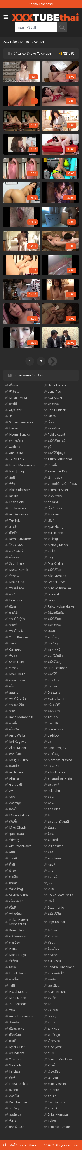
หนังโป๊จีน (54, 913)
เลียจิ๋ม (13, 821)
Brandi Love (56, 582)
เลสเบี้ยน (54, 985)
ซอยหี (51, 864)
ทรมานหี (53, 784)
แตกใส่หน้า (55, 655)
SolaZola (15, 1065)
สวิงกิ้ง (52, 1065)
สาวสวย (53, 502)
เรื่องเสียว (54, 1071)
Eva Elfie (53, 723)
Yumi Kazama (19, 637)
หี (49, 815)
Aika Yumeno (57, 576)
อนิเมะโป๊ (54, 705)
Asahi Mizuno (57, 991)
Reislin (13, 496)
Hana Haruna (57, 385)
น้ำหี (51, 803)
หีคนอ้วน (53, 948)
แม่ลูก (51, 557)
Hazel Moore (18, 991)
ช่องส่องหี (15, 784)
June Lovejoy (57, 748)
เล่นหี (51, 631)
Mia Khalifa (55, 563)
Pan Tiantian (18, 1102)
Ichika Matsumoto (22, 465)
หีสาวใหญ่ (16, 889)
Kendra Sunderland (61, 967)
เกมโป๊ (13, 612)
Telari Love (17, 459)
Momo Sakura (19, 815)
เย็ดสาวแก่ (16, 606)
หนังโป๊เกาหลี (57, 440)
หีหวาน (14, 576)
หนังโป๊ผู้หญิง (56, 453)
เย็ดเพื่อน (15, 1034)
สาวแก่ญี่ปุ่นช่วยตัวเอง (62, 483)
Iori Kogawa (17, 741)
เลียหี (51, 520)
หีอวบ (13, 1120)
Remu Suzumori (20, 539)
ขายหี (13, 858)
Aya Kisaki (55, 397)
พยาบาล (53, 404)
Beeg (51, 600)
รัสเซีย (52, 1096)
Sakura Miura (18, 895)
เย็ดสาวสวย (55, 846)
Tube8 (52, 1120)
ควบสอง (53, 717)
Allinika (14, 778)
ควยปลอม (54, 858)
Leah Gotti (16, 502)
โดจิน (13, 643)
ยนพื (51, 1053)
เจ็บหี (12, 907)
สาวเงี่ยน (54, 465)
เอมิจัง (13, 883)
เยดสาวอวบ (17, 680)
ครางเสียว (16, 440)
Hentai (13, 948)
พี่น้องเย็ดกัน (56, 612)
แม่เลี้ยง (14, 979)
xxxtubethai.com (30, 1145)
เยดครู (52, 1016)
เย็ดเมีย (14, 729)
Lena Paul (55, 391)
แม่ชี (12, 594)
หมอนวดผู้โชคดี (58, 821)
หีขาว (13, 655)
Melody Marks (58, 545)
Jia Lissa (15, 1071)
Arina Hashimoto (21, 1016)
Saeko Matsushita (60, 895)
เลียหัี (51, 901)
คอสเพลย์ (54, 649)
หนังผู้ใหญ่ (54, 662)
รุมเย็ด (52, 998)
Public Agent (56, 434)
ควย (50, 870)
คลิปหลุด (15, 803)
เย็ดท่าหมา (55, 496)
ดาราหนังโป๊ (56, 973)
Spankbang (55, 526)
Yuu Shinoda (18, 1004)
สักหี (12, 477)
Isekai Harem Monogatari (18, 921)
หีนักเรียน (54, 711)
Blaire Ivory (56, 729)
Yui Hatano (55, 533)
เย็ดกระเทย (16, 1028)
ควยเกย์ (53, 840)
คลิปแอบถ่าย (17, 936)
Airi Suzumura (19, 514)
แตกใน (14, 809)
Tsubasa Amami (59, 1127)
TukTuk (14, 520)
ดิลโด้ (51, 551)
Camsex (15, 649)
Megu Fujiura (18, 760)
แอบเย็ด (14, 766)
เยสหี (12, 1041)
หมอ (12, 1010)
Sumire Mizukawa (60, 1059)
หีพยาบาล (54, 625)
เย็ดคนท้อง (55, 477)
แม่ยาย (52, 686)
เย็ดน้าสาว (55, 508)
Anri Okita (16, 453)
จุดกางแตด (16, 834)
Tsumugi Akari (58, 490)
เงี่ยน (51, 889)
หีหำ (12, 483)
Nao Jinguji (16, 471)
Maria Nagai (17, 955)
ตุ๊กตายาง (54, 809)
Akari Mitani (17, 748)
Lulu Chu (54, 791)
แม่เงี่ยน (14, 723)
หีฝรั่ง (51, 834)
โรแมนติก (16, 545)
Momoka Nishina (60, 760)
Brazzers (54, 692)
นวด (12, 711)
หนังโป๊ (52, 674)
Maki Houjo (17, 674)
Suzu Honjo (56, 907)
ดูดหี (51, 797)
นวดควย (53, 1028)
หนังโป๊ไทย (55, 569)
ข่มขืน (52, 979)
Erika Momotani (59, 1114)
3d (11, 416)
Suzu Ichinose (57, 668)
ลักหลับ (14, 1022)
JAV (50, 883)
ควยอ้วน (14, 942)
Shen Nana (17, 662)
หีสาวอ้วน (54, 930)
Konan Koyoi (18, 930)
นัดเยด (52, 827)
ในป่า (51, 1022)
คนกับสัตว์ (16, 551)
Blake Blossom (20, 490)
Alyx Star (15, 410)
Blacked (53, 594)
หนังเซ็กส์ (15, 913)
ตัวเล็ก (13, 877)
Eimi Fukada (17, 973)
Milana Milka (18, 397)
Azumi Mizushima (60, 459)
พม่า (12, 797)
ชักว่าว (13, 668)
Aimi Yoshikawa (20, 846)
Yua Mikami (56, 698)
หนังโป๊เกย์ (55, 619)
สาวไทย (53, 936)
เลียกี (12, 967)
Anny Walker (18, 735)
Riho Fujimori (57, 772)
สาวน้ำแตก (16, 1127)
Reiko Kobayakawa (61, 606)
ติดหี (12, 1077)
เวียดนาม (54, 1041)
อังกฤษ (13, 1090)
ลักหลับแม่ (54, 680)
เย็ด (11, 686)
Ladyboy (54, 735)
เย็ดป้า (13, 533)
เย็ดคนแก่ (54, 422)
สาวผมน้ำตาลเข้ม (60, 778)
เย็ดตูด (13, 385)
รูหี (49, 447)
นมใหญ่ (14, 1108)
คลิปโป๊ (14, 1096)
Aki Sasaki (55, 961)
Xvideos (14, 447)
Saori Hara (16, 563)
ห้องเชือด (54, 428)
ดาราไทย (15, 754)
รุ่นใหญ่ (53, 539)
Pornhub (54, 1090)
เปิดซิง (52, 416)
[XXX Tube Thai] (45, 17)
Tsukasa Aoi (17, 508)
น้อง (50, 852)
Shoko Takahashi (21, 422)
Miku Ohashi (18, 827)
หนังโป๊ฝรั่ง (16, 631)
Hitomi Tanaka (19, 434)
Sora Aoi (54, 514)
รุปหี (12, 985)
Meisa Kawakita (20, 569)
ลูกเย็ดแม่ (15, 1114)
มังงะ (12, 870)
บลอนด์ (53, 877)
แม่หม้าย (53, 766)
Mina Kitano (17, 998)
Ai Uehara (16, 772)
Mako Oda (16, 582)
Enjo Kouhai (56, 922)
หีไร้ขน (14, 391)
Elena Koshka (18, 1084)
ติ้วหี (12, 864)
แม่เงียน (53, 1010)
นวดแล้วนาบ (56, 1108)
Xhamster (16, 1059)
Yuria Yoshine (57, 1084)
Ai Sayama (55, 1047)
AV (11, 791)
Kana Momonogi (21, 717)
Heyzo (13, 428)
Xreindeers (16, 1053)
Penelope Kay (57, 471)
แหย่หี (13, 404)
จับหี (12, 852)
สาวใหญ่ (53, 754)
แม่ (50, 741)
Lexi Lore (15, 600)
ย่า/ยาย (53, 955)
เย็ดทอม (14, 557)
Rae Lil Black (57, 410)
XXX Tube (10, 41)
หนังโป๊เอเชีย (17, 698)
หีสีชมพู (14, 840)
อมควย (13, 692)
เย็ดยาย (53, 1077)
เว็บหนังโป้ (16, 901)
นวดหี (13, 625)
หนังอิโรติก (16, 588)
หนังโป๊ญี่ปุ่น (17, 619)
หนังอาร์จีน (16, 705)
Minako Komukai (60, 588)
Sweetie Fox (56, 1102)
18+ (50, 1004)
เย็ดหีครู (53, 643)
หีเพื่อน (13, 961)
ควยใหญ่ (53, 637)
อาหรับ (13, 526)
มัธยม (51, 942)
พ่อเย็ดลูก (54, 1034)
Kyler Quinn (17, 1047)
